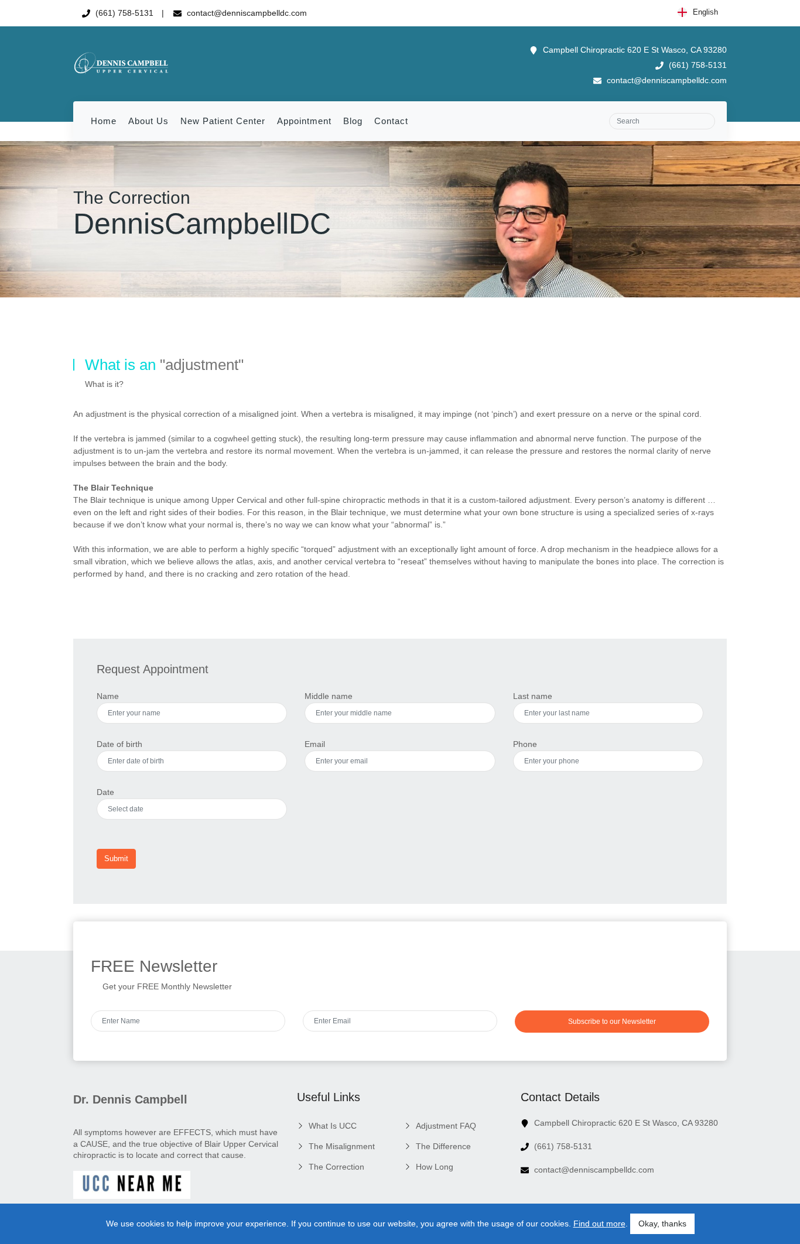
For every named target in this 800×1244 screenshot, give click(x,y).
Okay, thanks (662, 1223)
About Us (148, 121)
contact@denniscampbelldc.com (245, 13)
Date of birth (119, 744)
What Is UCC (333, 1125)
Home (104, 121)
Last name (532, 696)
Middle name (329, 696)
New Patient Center (222, 121)
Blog (353, 121)
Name (108, 696)
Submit (116, 858)
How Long (434, 1166)
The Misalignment (342, 1146)
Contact (391, 121)
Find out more (599, 1223)
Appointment (304, 121)
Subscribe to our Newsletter (612, 1021)
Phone (525, 744)
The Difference (443, 1146)
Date (105, 792)
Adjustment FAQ (446, 1125)
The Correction (336, 1166)
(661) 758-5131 (123, 13)
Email (315, 744)
